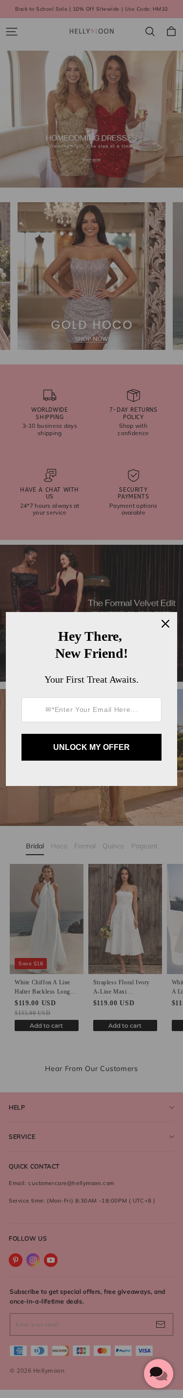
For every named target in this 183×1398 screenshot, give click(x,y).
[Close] (165, 623)
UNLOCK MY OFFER (91, 747)
